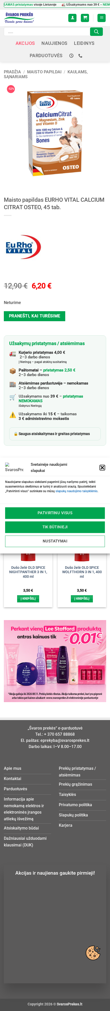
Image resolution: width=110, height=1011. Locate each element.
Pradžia (12, 71)
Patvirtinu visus (55, 513)
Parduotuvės (46, 55)
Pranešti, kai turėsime (34, 316)
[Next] (104, 557)
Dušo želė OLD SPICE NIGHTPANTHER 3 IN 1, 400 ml (28, 572)
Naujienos (54, 43)
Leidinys (84, 43)
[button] (102, 467)
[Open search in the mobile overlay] (53, 31)
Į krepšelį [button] (28, 598)
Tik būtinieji (55, 527)
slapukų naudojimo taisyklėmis (76, 491)
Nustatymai (55, 541)
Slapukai (93, 953)
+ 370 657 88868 (59, 734)
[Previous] (6, 557)
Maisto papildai (44, 71)
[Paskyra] (72, 18)
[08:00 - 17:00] (72, 56)
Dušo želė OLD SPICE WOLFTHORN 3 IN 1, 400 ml (82, 572)
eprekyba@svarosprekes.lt (64, 740)
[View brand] (23, 246)
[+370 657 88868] (81, 56)
